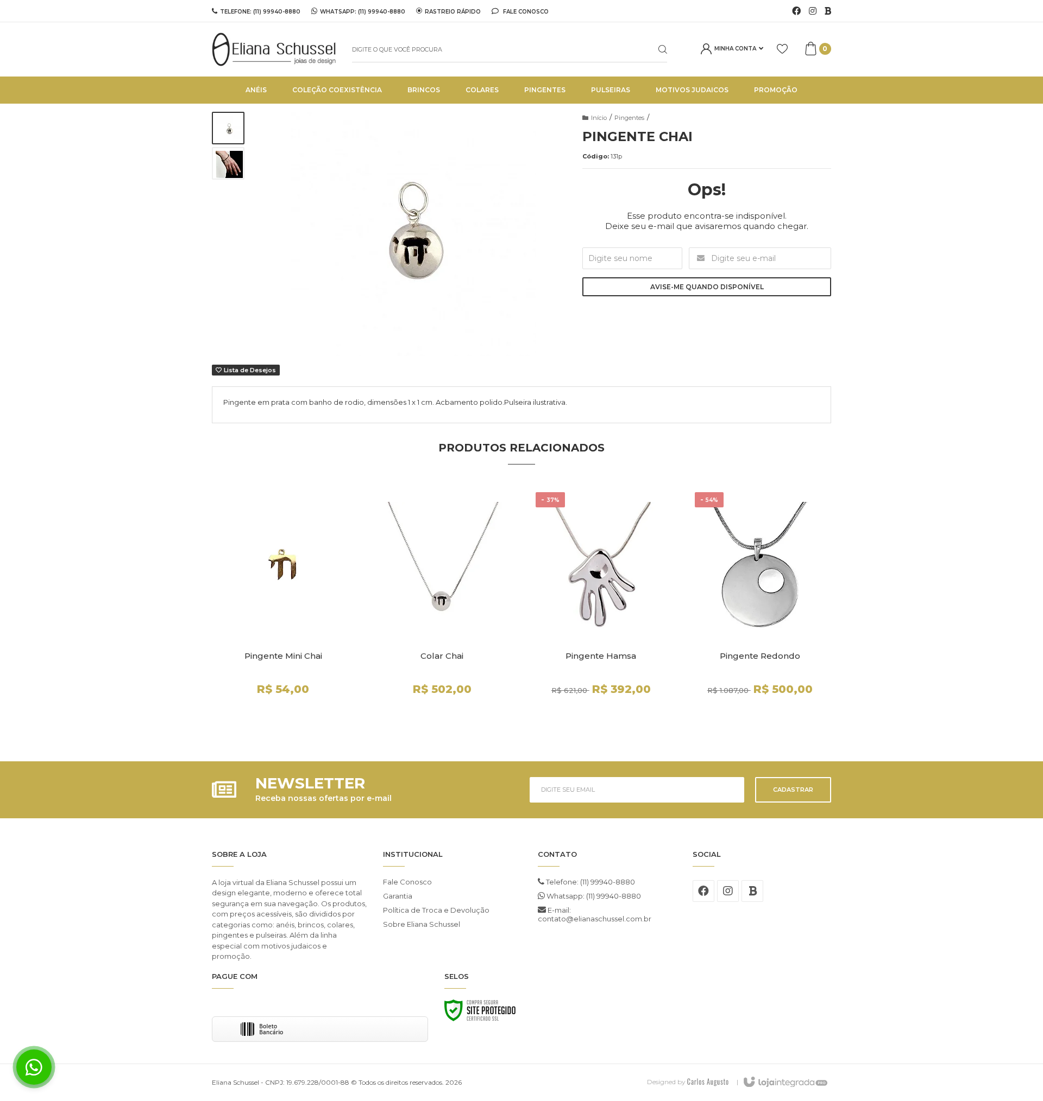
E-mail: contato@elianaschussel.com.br (594, 914)
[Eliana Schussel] (274, 49)
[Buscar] (654, 49)
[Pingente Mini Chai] (283, 610)
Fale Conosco (525, 11)
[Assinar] (793, 790)
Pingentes (629, 118)
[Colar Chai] (442, 610)
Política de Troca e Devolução (436, 910)
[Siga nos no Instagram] (812, 11)
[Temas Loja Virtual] (707, 1082)
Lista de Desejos (249, 370)
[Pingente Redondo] (760, 610)
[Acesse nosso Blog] (828, 11)
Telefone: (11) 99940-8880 (589, 881)
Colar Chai (441, 656)
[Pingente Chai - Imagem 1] (228, 128)
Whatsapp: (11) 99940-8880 (593, 896)
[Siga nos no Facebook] (796, 11)
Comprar (302, 716)
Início (599, 118)
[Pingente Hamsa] (601, 610)
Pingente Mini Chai (283, 656)
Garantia (397, 896)
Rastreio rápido (453, 11)
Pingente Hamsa (601, 656)
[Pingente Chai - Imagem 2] (228, 163)
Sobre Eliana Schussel (421, 924)
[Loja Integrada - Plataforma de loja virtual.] (784, 1082)
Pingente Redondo (760, 656)
